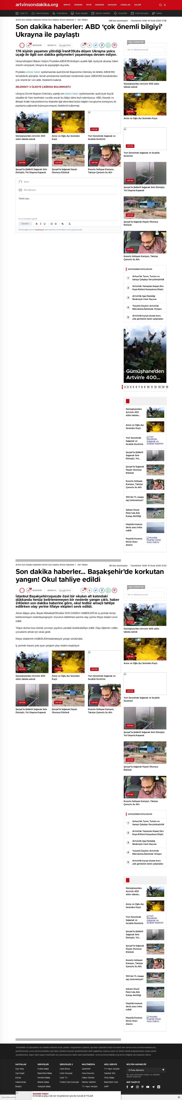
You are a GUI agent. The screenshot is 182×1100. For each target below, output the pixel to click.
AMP (106, 1087)
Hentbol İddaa (44, 1078)
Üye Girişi (19, 1069)
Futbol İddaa (43, 1069)
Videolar (125, 5)
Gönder (25, 224)
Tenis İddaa (109, 1078)
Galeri (137, 5)
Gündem (78, 5)
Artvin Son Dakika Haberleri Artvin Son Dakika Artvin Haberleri (45, 20)
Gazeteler (86, 1069)
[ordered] (52, 224)
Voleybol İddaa (44, 1087)
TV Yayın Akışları (89, 1087)
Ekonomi (99, 5)
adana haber (71, 94)
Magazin (112, 5)
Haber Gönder (88, 1078)
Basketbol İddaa (45, 1073)
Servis (67, 5)
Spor (88, 5)
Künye (18, 1078)
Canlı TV (24, 13)
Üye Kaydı (19, 1073)
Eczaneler (122, 13)
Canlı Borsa (62, 13)
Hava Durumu (42, 13)
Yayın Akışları (81, 13)
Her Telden (83, 20)
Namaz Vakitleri (103, 13)
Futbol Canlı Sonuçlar (69, 1082)
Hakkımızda (20, 1082)
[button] (122, 387)
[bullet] (56, 224)
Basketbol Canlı (111, 1082)
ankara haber (32, 72)
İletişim (18, 1087)
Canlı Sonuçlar (141, 13)
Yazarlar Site (109, 1073)
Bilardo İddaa (43, 1082)
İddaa (159, 13)
